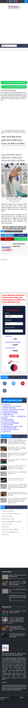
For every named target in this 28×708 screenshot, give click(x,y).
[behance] (22, 703)
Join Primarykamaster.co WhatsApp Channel (14, 82)
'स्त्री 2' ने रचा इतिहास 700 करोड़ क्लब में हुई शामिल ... (17, 460)
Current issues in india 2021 (11, 513)
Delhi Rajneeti (18, 130)
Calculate (14, 356)
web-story (5, 534)
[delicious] (14, 706)
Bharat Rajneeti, (22, 148)
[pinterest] (12, 1)
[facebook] (8, 1)
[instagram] (17, 1)
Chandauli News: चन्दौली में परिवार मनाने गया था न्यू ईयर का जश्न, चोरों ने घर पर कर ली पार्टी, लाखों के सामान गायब (17, 487)
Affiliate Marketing (8, 511)
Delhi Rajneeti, (4, 149)
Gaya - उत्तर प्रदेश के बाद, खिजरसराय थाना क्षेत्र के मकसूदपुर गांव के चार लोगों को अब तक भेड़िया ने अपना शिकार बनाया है (17, 501)
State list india (7, 524)
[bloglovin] (14, 1)
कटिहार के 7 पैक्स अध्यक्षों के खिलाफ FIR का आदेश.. (17, 472)
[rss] (19, 703)
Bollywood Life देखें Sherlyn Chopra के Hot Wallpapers (16, 479)
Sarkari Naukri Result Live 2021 (11, 521)
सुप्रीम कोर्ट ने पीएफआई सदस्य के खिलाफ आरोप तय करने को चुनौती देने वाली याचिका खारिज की (14, 228)
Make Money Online (8, 519)
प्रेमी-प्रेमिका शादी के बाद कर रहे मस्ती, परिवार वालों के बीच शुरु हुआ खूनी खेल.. (17, 455)
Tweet (9, 235)
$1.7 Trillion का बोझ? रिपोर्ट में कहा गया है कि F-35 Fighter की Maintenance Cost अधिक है (17, 467)
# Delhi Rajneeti (18, 231)
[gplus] (8, 703)
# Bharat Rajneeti (9, 231)
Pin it (9, 239)
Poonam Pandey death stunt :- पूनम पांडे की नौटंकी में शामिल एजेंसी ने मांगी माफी (17, 494)
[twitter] (10, 1)
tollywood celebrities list (10, 532)
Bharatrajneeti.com (14, 697)
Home (2, 130)
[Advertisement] (14, 29)
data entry (5, 527)
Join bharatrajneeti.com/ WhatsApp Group (15, 86)
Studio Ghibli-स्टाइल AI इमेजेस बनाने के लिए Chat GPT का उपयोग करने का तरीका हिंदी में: (17, 448)
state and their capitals (10, 529)
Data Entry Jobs (7, 516)
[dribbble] (16, 703)
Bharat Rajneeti (9, 130)
